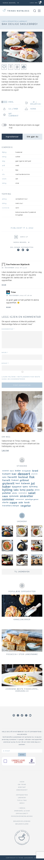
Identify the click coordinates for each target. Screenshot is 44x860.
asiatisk (5, 471)
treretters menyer (10, 506)
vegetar (25, 505)
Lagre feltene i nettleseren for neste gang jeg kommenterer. (21, 378)
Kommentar (8, 329)
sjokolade (14, 496)
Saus (5, 496)
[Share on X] (23, 250)
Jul (33, 483)
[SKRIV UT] (23, 67)
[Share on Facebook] (18, 250)
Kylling (7, 489)
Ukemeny (22, 797)
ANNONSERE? (22, 790)
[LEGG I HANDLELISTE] (17, 67)
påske (14, 493)
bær (14, 474)
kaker (6, 486)
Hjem (4, 21)
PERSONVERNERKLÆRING (22, 816)
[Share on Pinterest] (27, 250)
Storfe (5, 502)
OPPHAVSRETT (22, 813)
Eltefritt (34, 474)
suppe (13, 502)
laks (16, 489)
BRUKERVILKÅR (22, 824)
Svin (21, 502)
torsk (27, 502)
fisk (32, 477)
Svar (4, 285)
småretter (26, 496)
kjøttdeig (33, 487)
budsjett (6, 474)
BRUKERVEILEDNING (22, 821)
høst (18, 483)
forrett (6, 480)
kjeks (25, 487)
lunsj (22, 489)
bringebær (26, 471)
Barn (12, 471)
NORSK (33, 109)
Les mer (5, 450)
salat (32, 493)
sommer (8, 499)
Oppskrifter (12, 21)
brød (35, 470)
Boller (18, 471)
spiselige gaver (32, 499)
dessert (24, 474)
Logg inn (33, 3)
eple (4, 477)
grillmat (24, 480)
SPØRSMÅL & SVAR (22, 811)
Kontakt (22, 787)
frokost (15, 480)
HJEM (22, 782)
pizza (37, 490)
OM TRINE (22, 784)
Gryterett (8, 483)
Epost (5, 363)
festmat (23, 477)
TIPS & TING (22, 800)
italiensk (25, 483)
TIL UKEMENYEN (22, 572)
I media (22, 808)
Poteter (6, 493)
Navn (5, 352)
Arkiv (22, 803)
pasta (30, 489)
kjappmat (17, 487)
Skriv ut (24, 237)
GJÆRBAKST (23, 21)
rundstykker (22, 493)
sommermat (19, 499)
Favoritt (12, 477)
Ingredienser (12, 137)
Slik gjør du (32, 137)
